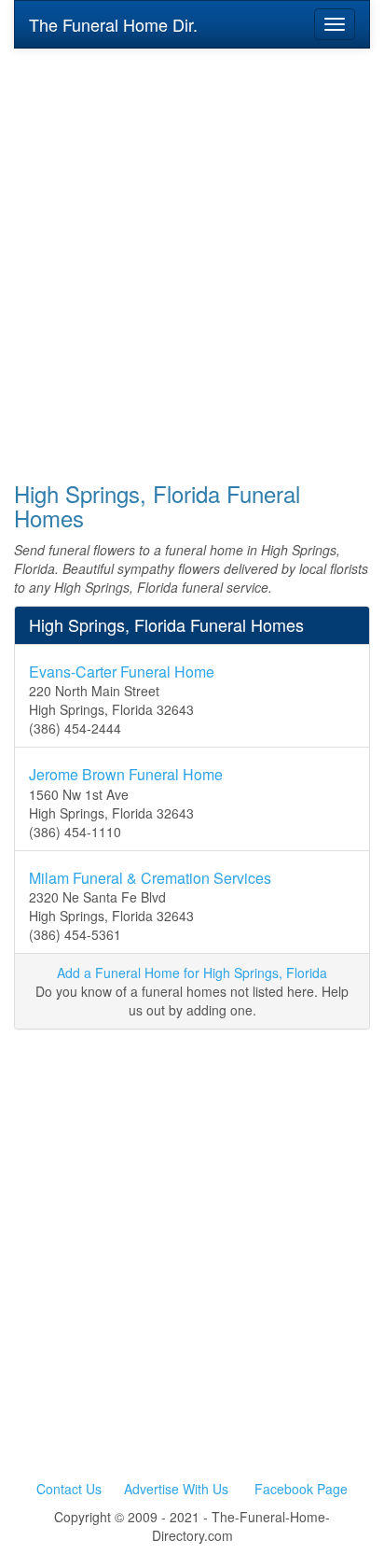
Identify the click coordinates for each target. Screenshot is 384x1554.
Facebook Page (301, 1488)
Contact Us (69, 1488)
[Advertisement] (192, 252)
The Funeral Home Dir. (113, 24)
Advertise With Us (176, 1488)
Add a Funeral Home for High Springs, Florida (192, 972)
